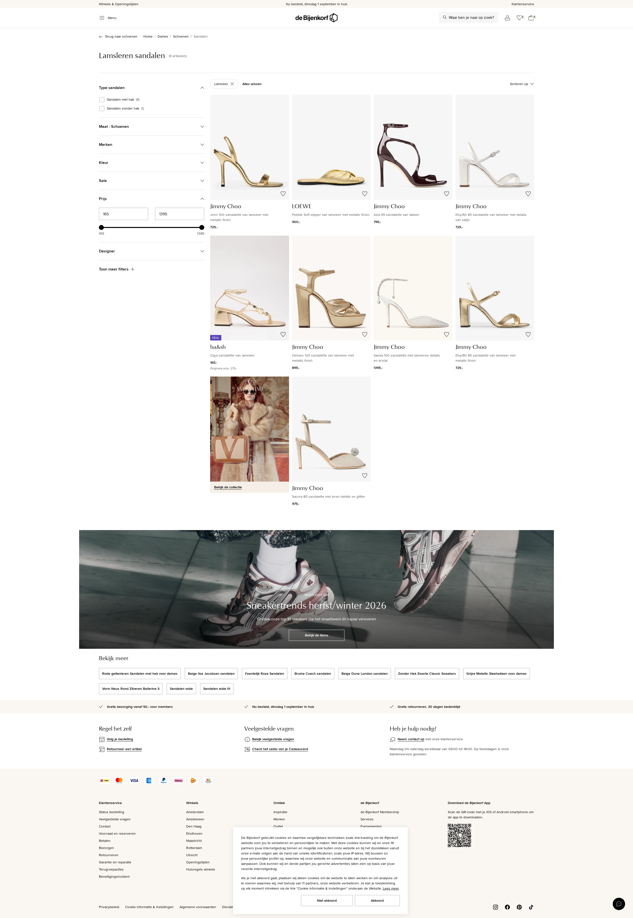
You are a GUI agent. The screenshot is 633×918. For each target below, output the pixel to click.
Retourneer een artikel (124, 748)
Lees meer (391, 888)
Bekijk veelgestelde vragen (273, 739)
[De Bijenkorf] (316, 18)
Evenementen (371, 826)
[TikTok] (531, 907)
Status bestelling (111, 812)
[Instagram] (495, 907)
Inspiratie (280, 812)
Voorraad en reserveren (117, 833)
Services (367, 819)
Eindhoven (194, 833)
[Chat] (619, 904)
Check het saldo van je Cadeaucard (280, 748)
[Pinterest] (519, 907)
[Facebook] (507, 907)
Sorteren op (519, 84)
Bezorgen (106, 848)
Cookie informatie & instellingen (149, 907)
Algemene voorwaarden (198, 907)
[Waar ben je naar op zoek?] (445, 17)
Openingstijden (198, 862)
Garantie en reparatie (115, 862)
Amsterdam (194, 812)
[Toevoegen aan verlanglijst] (283, 194)
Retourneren (108, 855)
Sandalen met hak (123, 100)
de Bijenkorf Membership (380, 812)
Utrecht (192, 855)
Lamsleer (221, 84)
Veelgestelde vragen (115, 819)
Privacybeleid (109, 907)
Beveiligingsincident (114, 876)
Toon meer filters (114, 269)
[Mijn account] (507, 18)
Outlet (278, 826)
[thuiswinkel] (208, 783)
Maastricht (194, 841)
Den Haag (194, 826)
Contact (105, 826)
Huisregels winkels (200, 869)
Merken (279, 819)
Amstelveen (195, 819)
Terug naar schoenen (121, 36)
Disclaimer (230, 907)
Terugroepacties (111, 869)
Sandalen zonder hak (125, 109)
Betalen (105, 841)
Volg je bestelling (120, 739)
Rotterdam (194, 848)
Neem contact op (411, 739)
